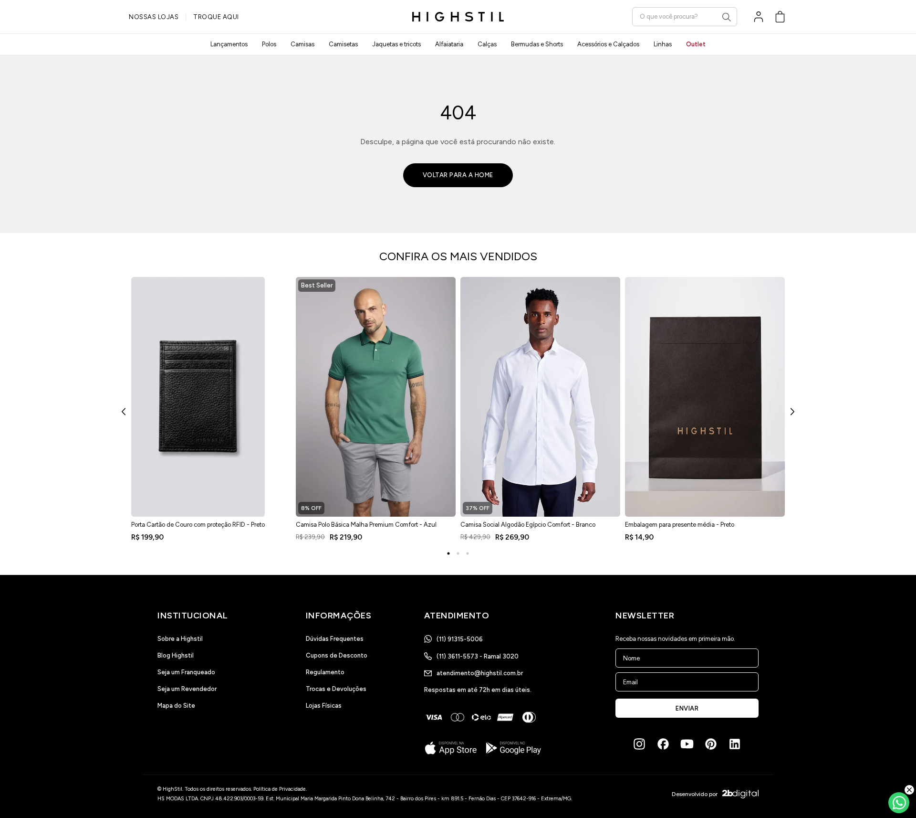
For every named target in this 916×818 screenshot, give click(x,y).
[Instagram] (639, 744)
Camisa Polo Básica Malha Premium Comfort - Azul (366, 524)
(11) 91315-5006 (460, 639)
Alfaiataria (449, 44)
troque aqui (216, 17)
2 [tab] (458, 553)
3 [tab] (467, 553)
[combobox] (684, 16)
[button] (780, 17)
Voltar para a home (458, 175)
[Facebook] (663, 744)
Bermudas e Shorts (537, 44)
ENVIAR (687, 708)
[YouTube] (687, 744)
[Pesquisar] (726, 17)
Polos (269, 44)
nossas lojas (153, 17)
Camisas (302, 44)
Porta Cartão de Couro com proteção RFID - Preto (198, 524)
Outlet (696, 44)
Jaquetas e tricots (396, 44)
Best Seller (317, 285)
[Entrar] (758, 17)
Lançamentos (229, 44)
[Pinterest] (711, 744)
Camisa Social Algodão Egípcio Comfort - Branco (527, 524)
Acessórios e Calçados (608, 44)
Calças (487, 44)
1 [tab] (448, 553)
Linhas (663, 44)
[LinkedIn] (735, 744)
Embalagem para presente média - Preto (679, 524)
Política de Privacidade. (280, 789)
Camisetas (343, 44)
